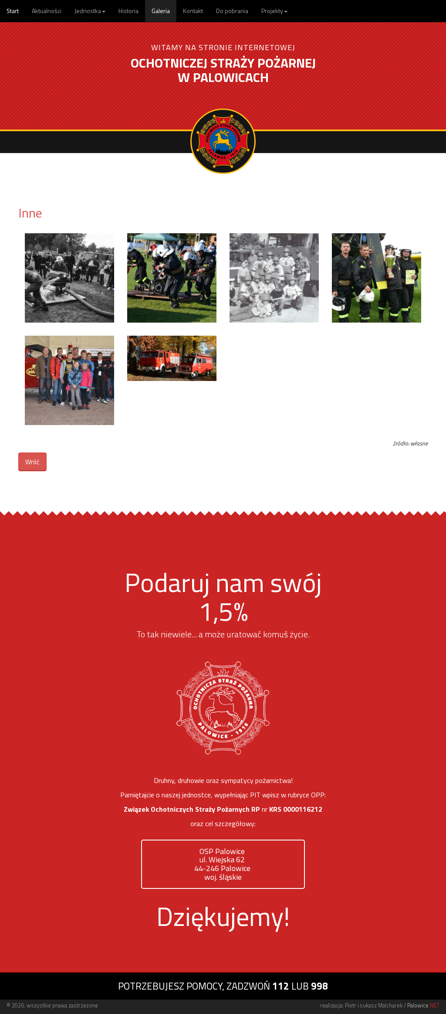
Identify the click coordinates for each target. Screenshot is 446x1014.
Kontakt (193, 10)
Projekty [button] (272, 10)
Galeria (161, 10)
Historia (128, 10)
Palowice (423, 1005)
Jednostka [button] (87, 10)
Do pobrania (232, 10)
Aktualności (46, 10)
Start (13, 10)
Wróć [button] (32, 462)
